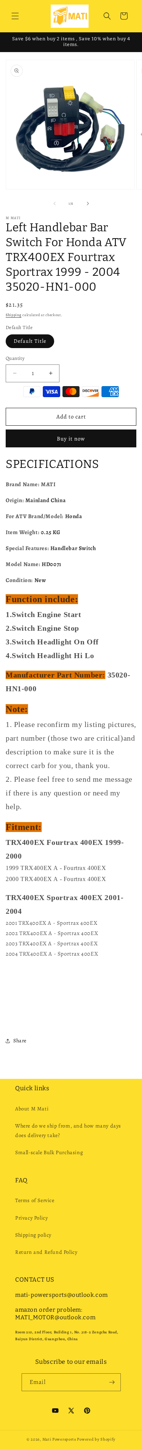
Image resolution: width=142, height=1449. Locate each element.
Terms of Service (35, 1200)
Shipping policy (33, 1235)
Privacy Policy (31, 1218)
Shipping (14, 314)
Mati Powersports (59, 1439)
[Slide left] (54, 203)
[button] (15, 16)
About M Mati (31, 1108)
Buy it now (71, 438)
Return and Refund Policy (46, 1252)
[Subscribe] (112, 1382)
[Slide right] (88, 203)
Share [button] (20, 1040)
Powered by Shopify (96, 1439)
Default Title (30, 341)
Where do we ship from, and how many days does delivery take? (68, 1130)
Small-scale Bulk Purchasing (49, 1152)
